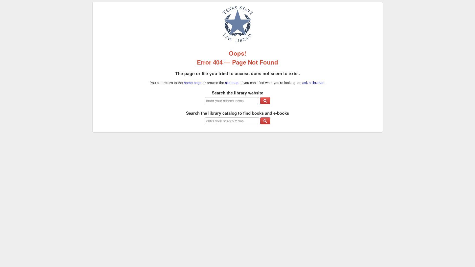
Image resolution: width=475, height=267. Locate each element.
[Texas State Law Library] (237, 23)
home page (193, 82)
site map (231, 82)
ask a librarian (313, 82)
